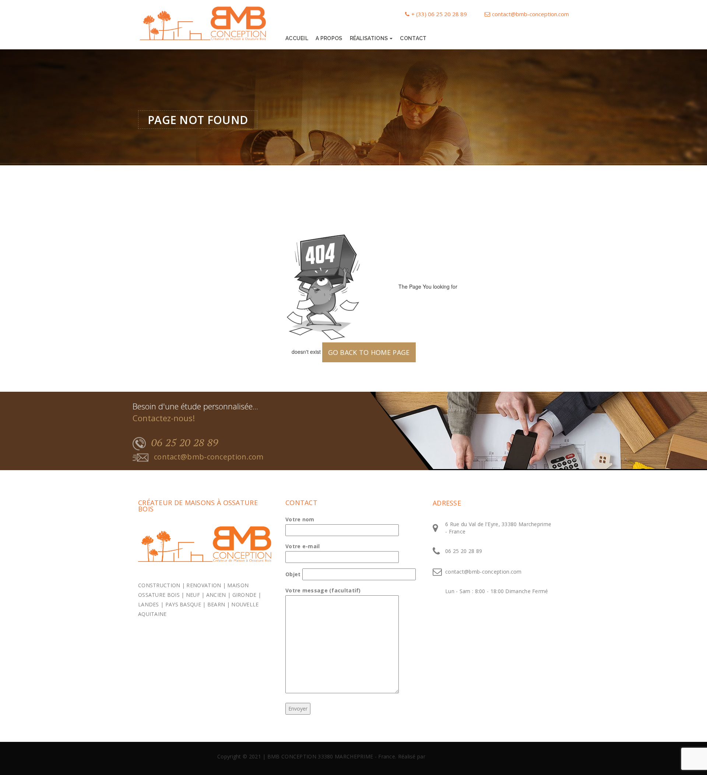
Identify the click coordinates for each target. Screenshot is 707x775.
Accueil (296, 38)
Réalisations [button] (369, 38)
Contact (413, 38)
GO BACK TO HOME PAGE (369, 352)
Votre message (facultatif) (323, 590)
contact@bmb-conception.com (530, 14)
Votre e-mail (302, 546)
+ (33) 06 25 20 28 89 (439, 14)
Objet (293, 574)
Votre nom (299, 519)
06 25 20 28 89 (184, 442)
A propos (329, 38)
